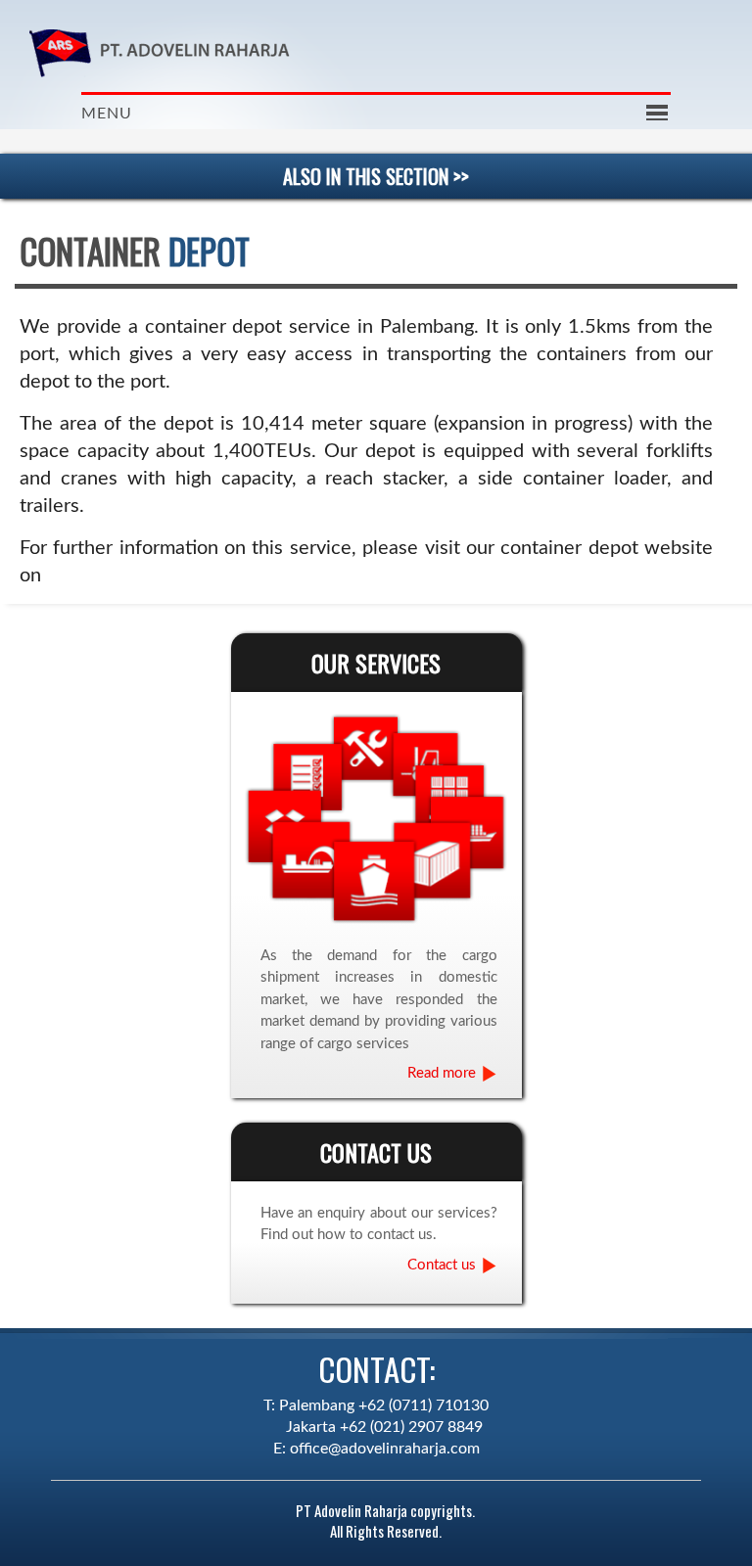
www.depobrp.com (128, 575)
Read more (441, 1073)
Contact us (441, 1265)
